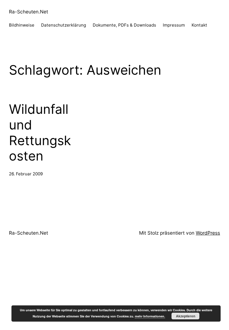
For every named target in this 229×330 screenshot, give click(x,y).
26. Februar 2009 (26, 173)
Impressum (174, 25)
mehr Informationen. (150, 316)
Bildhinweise (21, 25)
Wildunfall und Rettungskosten (40, 133)
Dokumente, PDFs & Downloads (124, 25)
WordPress (208, 233)
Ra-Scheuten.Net (28, 12)
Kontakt (199, 25)
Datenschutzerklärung (63, 25)
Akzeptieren (185, 316)
